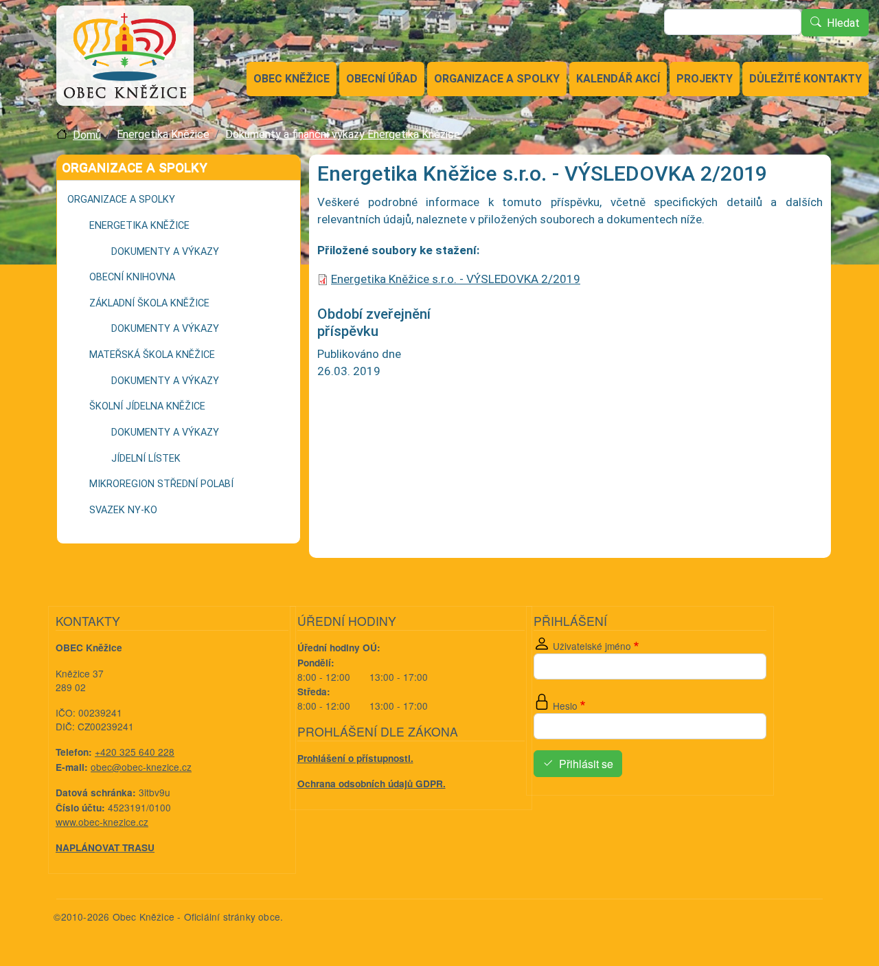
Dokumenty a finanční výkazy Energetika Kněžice (342, 134)
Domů (87, 135)
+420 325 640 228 (134, 752)
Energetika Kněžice (163, 134)
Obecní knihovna (132, 277)
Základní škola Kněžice (149, 303)
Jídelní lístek (146, 458)
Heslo (565, 705)
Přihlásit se (586, 764)
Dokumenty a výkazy (165, 252)
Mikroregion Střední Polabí (161, 484)
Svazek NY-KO (123, 510)
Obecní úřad (382, 78)
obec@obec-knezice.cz (141, 767)
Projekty (704, 78)
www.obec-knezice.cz (102, 822)
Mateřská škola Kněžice (152, 355)
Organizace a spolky (497, 78)
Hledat (843, 23)
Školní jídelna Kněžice (147, 406)
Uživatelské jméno (592, 646)
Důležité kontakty (805, 78)
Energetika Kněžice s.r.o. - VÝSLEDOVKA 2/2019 (455, 279)
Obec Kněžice (291, 78)
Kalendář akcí (618, 78)
